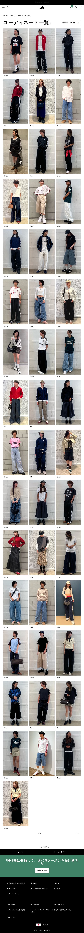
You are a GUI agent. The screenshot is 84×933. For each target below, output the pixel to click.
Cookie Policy (11, 917)
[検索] (75, 7)
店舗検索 (57, 888)
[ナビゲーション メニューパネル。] (3, 7)
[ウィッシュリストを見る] (8, 7)
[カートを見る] (80, 7)
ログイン (21, 852)
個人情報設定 (35, 904)
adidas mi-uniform (13, 894)
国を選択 (45, 924)
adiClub (56, 883)
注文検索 (33, 883)
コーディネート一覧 (23, 16)
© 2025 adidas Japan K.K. (42, 930)
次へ (77, 833)
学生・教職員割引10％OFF (39, 888)
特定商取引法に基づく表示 (62, 910)
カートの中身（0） (60, 852)
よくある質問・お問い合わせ (16, 883)
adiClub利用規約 (59, 904)
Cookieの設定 (11, 904)
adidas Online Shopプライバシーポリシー (42, 911)
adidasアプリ (11, 888)
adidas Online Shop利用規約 (16, 910)
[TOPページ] (42, 8)
